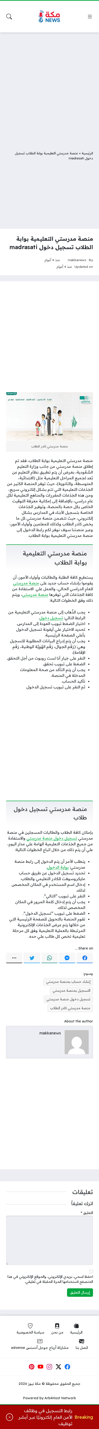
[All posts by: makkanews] (77, 1041)
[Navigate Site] (90, 16)
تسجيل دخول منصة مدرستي (51, 838)
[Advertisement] (49, 87)
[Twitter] (32, 958)
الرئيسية (87, 153)
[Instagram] (49, 1367)
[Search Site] (9, 16)
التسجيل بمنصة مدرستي (71, 990)
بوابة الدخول (58, 867)
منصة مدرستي (26, 583)
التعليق (87, 1213)
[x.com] (58, 1367)
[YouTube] (40, 1367)
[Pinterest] (31, 1367)
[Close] (9, 1417)
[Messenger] (67, 958)
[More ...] (14, 958)
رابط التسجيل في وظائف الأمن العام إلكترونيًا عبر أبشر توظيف (45, 1417)
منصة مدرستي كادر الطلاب (70, 1008)
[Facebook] (85, 958)
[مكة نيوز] (49, 17)
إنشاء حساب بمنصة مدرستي (68, 981)
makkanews (77, 260)
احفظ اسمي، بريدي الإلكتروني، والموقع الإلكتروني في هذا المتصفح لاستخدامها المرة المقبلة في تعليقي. (50, 1279)
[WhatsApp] (49, 958)
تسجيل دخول (51, 617)
